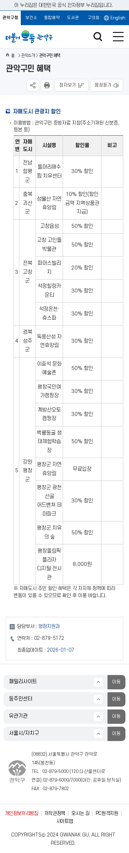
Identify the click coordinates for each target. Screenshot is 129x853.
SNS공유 (33, 85)
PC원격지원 (107, 813)
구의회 (94, 17)
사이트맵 (64, 821)
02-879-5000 (55, 771)
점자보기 (67, 85)
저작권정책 (54, 813)
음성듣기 (103, 85)
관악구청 (10, 17)
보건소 (31, 17)
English (117, 17)
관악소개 (28, 55)
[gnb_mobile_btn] (118, 36)
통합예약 (52, 17)
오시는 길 (80, 813)
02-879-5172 (49, 638)
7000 (76, 780)
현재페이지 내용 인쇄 (46, 85)
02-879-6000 (56, 780)
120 (74, 771)
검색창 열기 (98, 37)
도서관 (73, 17)
